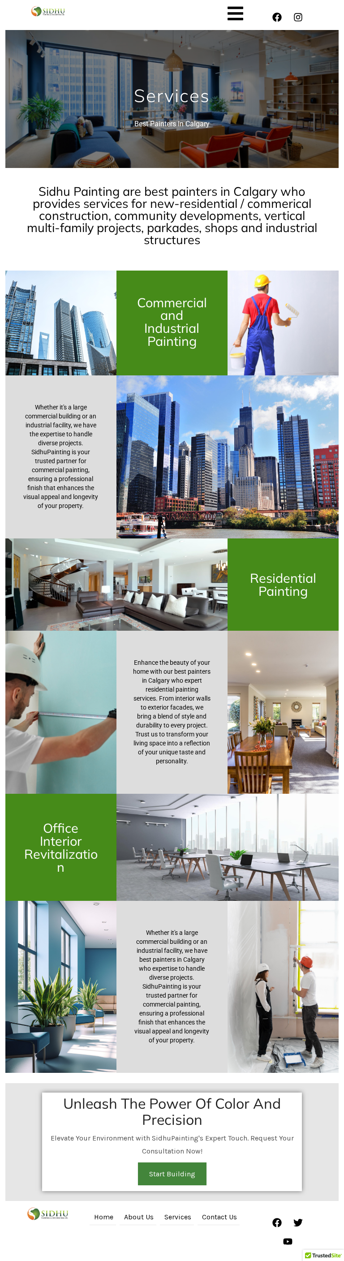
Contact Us (219, 1217)
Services (177, 1217)
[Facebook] (277, 17)
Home (103, 1217)
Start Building (172, 1174)
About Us (139, 1217)
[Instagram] (298, 17)
